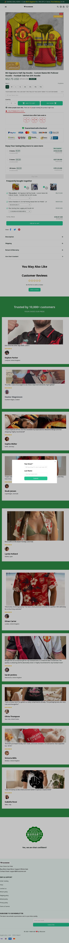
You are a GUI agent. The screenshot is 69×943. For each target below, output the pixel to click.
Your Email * (28, 464)
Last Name (28, 471)
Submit (35, 478)
